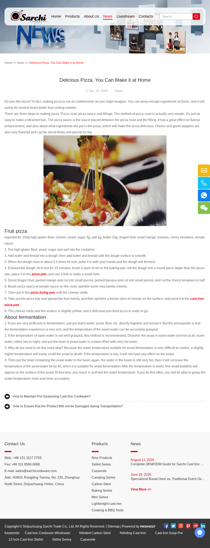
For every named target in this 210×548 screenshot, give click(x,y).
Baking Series (102, 490)
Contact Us (15, 444)
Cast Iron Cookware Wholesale (47, 533)
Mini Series (100, 497)
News (107, 16)
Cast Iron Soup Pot (169, 533)
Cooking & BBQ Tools (107, 510)
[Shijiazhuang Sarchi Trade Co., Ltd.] (28, 15)
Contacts (146, 16)
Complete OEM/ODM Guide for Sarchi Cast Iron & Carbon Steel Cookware (168, 464)
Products (72, 16)
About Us (91, 16)
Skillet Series (101, 464)
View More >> (141, 489)
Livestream (125, 16)
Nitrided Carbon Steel (95, 533)
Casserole (99, 471)
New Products (102, 458)
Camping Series (103, 477)
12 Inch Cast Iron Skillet (26, 539)
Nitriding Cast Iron (133, 533)
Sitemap (113, 526)
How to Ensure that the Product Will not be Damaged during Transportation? (68, 406)
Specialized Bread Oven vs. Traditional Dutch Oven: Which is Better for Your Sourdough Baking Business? (168, 479)
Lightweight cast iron (107, 503)
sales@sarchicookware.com (36, 471)
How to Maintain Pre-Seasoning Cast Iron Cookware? (52, 396)
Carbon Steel (101, 484)
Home (56, 16)
